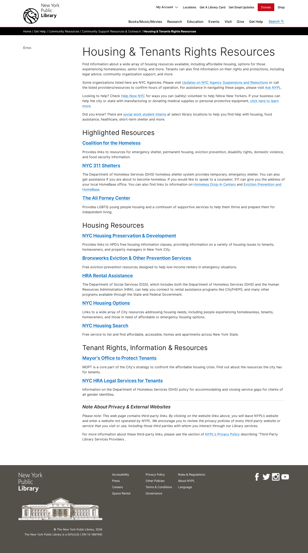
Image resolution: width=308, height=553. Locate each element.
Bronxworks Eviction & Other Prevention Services (136, 258)
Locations (189, 7)
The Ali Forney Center (106, 198)
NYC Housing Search (105, 325)
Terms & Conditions (159, 487)
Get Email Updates (241, 7)
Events (214, 21)
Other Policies (155, 480)
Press (116, 480)
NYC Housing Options (106, 303)
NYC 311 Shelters (101, 165)
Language (185, 487)
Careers (117, 487)
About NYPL (186, 480)
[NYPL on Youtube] (285, 477)
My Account (164, 7)
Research (174, 21)
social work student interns (144, 114)
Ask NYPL (273, 87)
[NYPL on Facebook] (256, 477)
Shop (281, 7)
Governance (154, 493)
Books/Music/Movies (145, 21)
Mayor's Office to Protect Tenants (119, 358)
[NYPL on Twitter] (266, 477)
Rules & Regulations (191, 474)
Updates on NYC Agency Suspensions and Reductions (225, 82)
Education (195, 21)
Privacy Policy (155, 474)
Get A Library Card (212, 7)
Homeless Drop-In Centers (215, 184)
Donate (266, 7)
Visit (228, 21)
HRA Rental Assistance (107, 275)
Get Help (256, 21)
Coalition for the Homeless (111, 143)
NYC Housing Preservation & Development (129, 235)
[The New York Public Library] (41, 13)
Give (240, 21)
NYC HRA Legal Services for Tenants (122, 380)
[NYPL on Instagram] (275, 477)
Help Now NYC (133, 96)
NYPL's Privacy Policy (222, 434)
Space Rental (121, 493)
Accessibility (120, 474)
